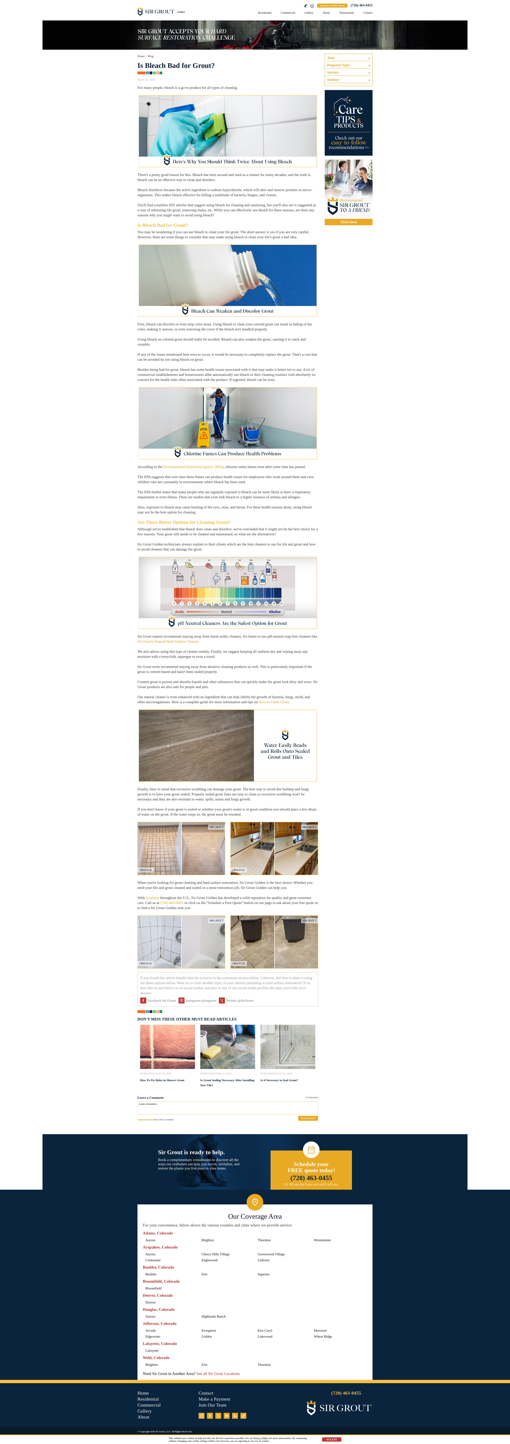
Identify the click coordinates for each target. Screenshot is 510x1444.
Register (149, 1119)
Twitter (151, 73)
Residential (264, 12)
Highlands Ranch (214, 1316)
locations (152, 898)
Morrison (320, 1330)
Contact (368, 12)
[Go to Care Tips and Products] (349, 123)
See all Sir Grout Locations (218, 1373)
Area (331, 58)
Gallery (309, 12)
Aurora (150, 1240)
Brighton (208, 1240)
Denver (150, 1302)
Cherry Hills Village (216, 1254)
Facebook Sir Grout (162, 1000)
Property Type (338, 65)
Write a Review (305, 5)
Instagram (202, 1416)
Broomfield (153, 1288)
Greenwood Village (271, 1254)
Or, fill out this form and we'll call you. (311, 1184)
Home (141, 56)
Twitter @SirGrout (239, 1000)
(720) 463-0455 (362, 5)
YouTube (227, 1416)
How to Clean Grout (274, 702)
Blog (151, 56)
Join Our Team (212, 1405)
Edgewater (152, 1336)
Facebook (147, 73)
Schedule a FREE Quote (332, 5)
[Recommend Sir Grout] (349, 192)
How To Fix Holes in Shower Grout (162, 1080)
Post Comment (308, 1118)
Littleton (263, 1260)
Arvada (150, 1330)
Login (140, 1119)
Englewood (209, 1260)
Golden (207, 1336)
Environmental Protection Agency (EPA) (193, 467)
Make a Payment (214, 1399)
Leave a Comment (150, 1097)
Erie (204, 1274)
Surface (333, 80)
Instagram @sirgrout (201, 1000)
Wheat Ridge (323, 1336)
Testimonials (346, 12)
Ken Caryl (265, 1330)
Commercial (288, 12)
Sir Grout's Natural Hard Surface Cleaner (167, 641)
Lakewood (265, 1336)
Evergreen (209, 1330)
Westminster (322, 1240)
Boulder (151, 1274)
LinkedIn (235, 1416)
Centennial (152, 1260)
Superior (264, 1274)
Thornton (264, 1240)
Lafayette (152, 1350)
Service (332, 72)
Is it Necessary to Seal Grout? (279, 1080)
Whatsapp (154, 73)
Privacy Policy (261, 1438)
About (326, 12)
